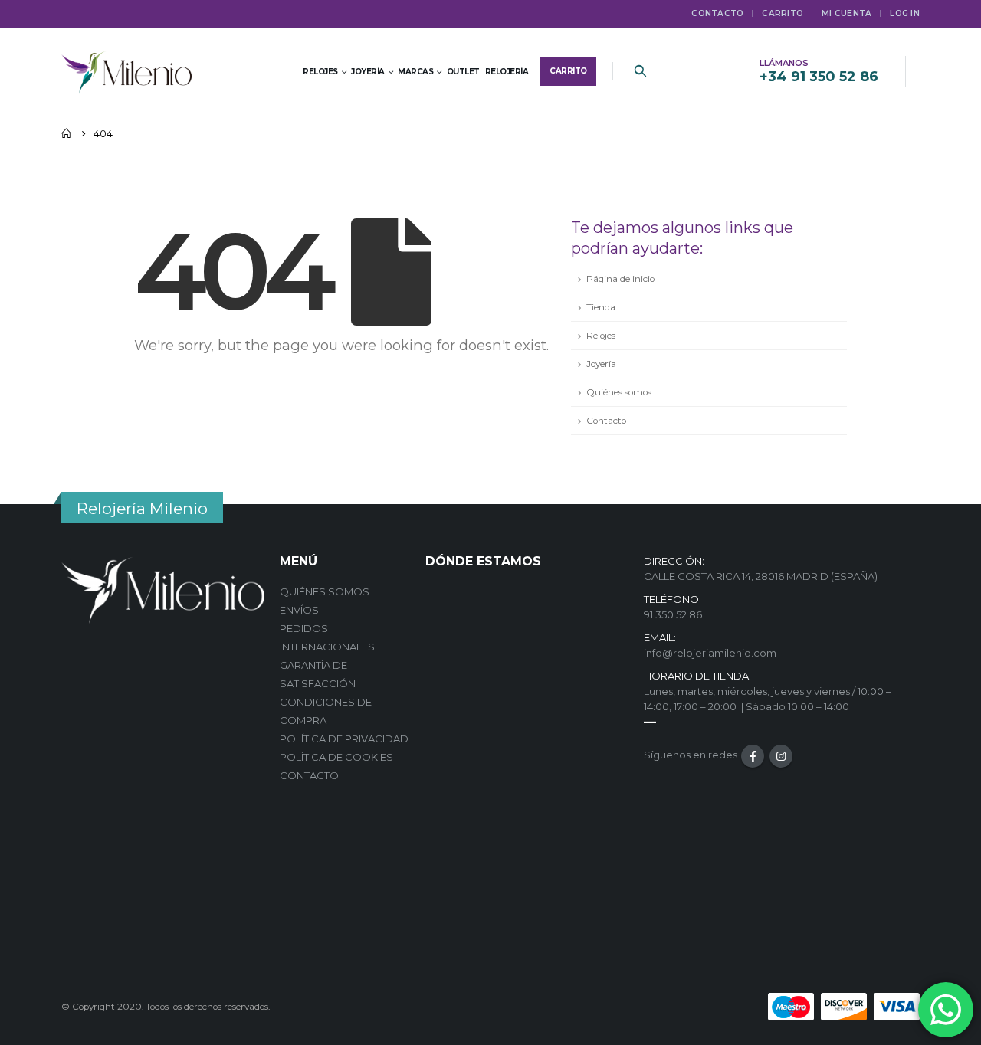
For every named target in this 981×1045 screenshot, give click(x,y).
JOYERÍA (368, 72)
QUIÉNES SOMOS (324, 591)
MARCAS (415, 72)
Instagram (780, 756)
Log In (905, 13)
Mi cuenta (846, 13)
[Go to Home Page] (66, 133)
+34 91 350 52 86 (819, 76)
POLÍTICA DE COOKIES (336, 757)
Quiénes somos (618, 392)
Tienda (600, 307)
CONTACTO (309, 775)
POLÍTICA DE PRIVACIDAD (344, 738)
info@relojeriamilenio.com (710, 653)
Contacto (717, 13)
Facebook (752, 756)
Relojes (600, 335)
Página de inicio (620, 279)
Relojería (507, 72)
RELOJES (320, 72)
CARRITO (782, 13)
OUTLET (463, 72)
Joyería (601, 364)
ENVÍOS (299, 610)
